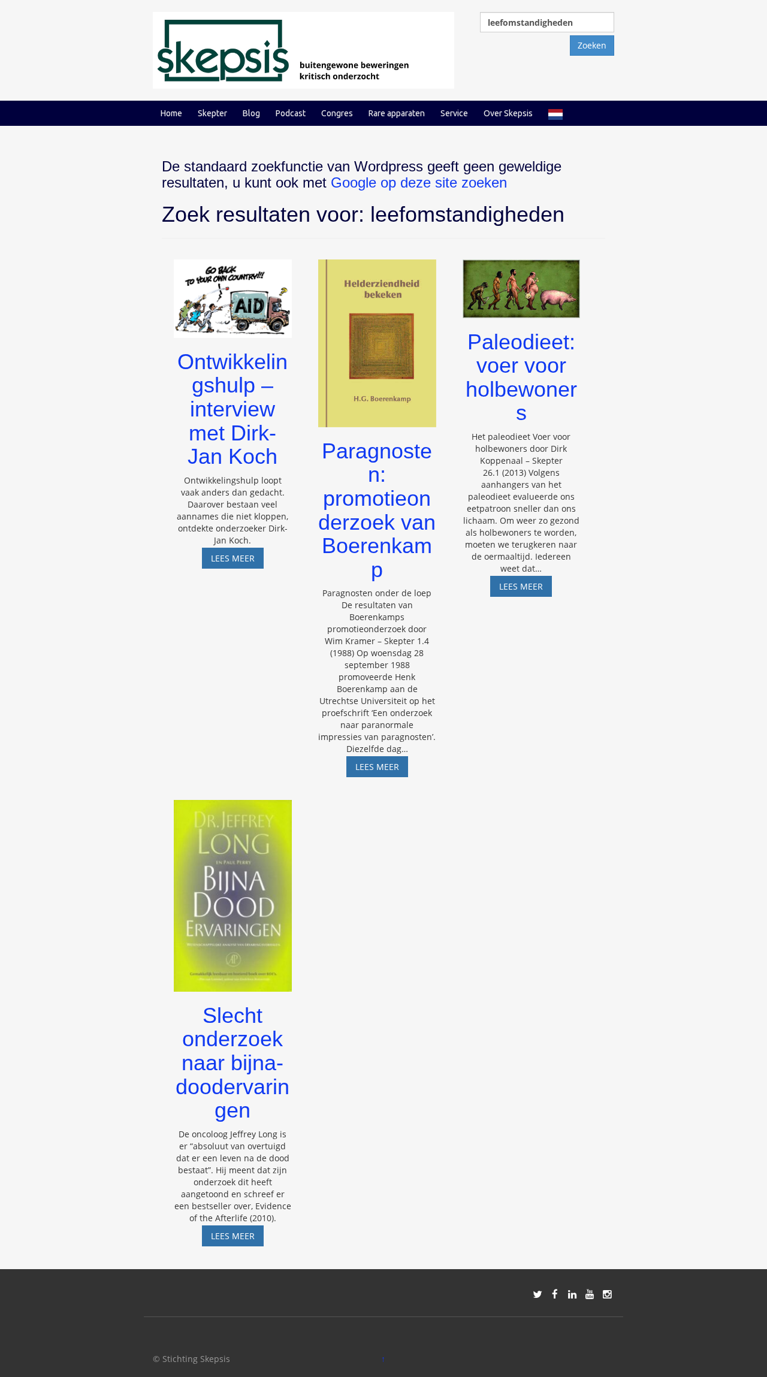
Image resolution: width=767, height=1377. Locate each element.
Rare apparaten (397, 113)
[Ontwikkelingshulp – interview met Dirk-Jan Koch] (233, 292)
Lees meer (237, 560)
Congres (337, 113)
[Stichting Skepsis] (303, 49)
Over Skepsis (508, 113)
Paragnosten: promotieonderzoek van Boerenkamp (377, 510)
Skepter (212, 113)
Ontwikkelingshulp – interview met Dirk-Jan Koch (232, 409)
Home (171, 113)
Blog (251, 113)
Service (454, 113)
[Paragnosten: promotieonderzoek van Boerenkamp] (377, 337)
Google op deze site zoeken (419, 182)
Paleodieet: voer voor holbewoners (521, 377)
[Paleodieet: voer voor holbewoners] (522, 283)
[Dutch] (555, 113)
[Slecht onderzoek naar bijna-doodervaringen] (233, 890)
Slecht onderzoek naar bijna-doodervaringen (232, 1062)
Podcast (291, 113)
